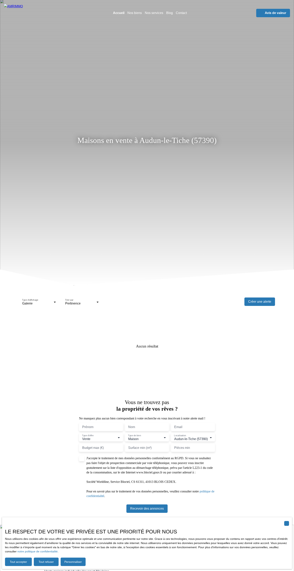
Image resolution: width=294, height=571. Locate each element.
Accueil (118, 13)
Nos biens (134, 13)
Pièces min (182, 447)
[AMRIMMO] (30, 13)
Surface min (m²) (140, 447)
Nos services (154, 13)
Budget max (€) (93, 447)
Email (178, 427)
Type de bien (134, 435)
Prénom (87, 427)
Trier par (69, 300)
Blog (169, 13)
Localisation (180, 435)
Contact (181, 13)
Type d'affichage (30, 300)
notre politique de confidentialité (37, 551)
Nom (131, 427)
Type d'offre (87, 435)
